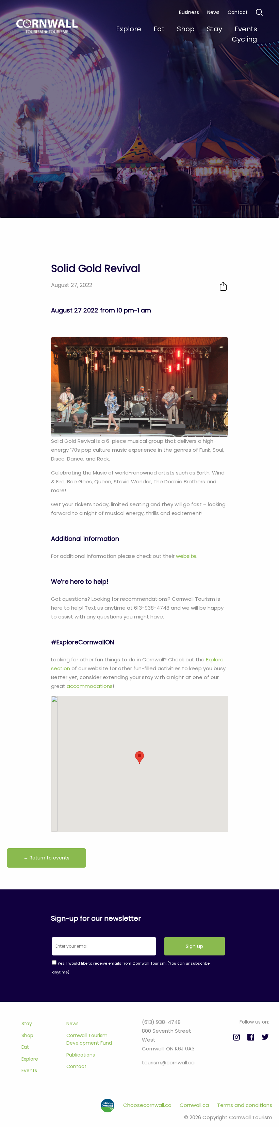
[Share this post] (223, 286)
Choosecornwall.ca (148, 1105)
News (213, 12)
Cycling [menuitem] (244, 39)
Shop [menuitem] (186, 29)
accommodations (90, 686)
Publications (80, 1054)
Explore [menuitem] (128, 29)
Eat (25, 1047)
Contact (238, 12)
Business (189, 12)
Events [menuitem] (245, 29)
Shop (27, 1035)
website (186, 556)
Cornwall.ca (195, 1105)
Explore (29, 1059)
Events (29, 1070)
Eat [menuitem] (159, 29)
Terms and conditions (244, 1105)
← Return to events (46, 857)
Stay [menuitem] (214, 29)
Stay (26, 1023)
